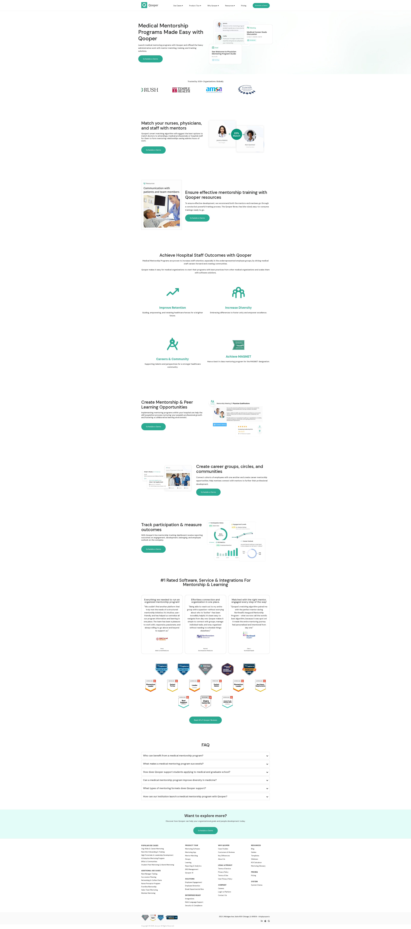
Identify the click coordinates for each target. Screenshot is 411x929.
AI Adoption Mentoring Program (153, 858)
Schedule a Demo (261, 5)
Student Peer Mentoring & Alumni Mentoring (157, 865)
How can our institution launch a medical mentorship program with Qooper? (185, 796)
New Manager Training (149, 874)
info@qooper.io (264, 917)
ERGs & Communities (149, 862)
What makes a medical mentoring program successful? (173, 763)
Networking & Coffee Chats (151, 880)
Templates (255, 856)
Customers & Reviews (226, 852)
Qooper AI (189, 873)
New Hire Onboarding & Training (153, 852)
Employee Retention (192, 886)
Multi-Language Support (194, 902)
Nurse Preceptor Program (150, 883)
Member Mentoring (148, 893)
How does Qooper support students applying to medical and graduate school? (186, 771)
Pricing (243, 5)
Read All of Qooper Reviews (205, 720)
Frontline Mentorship (148, 887)
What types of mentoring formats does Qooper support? (174, 788)
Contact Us (222, 895)
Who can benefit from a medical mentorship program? (173, 755)
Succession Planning (148, 877)
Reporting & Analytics (193, 866)
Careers (221, 888)
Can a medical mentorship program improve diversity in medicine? (180, 780)
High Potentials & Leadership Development (157, 855)
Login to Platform (224, 892)
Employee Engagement (193, 882)
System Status (256, 885)
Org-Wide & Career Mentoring (152, 849)
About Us (221, 859)
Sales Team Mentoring (149, 890)
